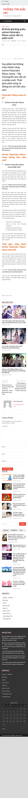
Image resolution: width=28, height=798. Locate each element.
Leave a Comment (21, 40)
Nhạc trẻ (5, 608)
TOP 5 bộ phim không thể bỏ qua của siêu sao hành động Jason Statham (19, 486)
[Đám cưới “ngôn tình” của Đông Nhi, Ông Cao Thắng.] (7, 509)
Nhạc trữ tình (6, 610)
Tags (20, 530)
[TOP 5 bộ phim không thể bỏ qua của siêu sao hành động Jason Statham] (7, 489)
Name (4, 446)
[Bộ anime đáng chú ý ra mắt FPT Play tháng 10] (7, 550)
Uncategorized (7, 618)
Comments (14, 530)
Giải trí (4, 603)
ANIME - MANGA (5, 26)
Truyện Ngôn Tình (7, 616)
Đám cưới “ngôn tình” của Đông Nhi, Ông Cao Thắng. (19, 505)
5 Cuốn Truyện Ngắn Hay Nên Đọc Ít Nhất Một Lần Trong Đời (18, 476)
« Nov (3, 729)
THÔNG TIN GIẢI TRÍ (14, 11)
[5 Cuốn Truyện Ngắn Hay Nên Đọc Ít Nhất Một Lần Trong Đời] (7, 480)
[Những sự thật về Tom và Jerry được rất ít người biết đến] (7, 500)
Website (4, 461)
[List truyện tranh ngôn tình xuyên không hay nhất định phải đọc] (14, 344)
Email (4, 454)
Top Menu (6, 1)
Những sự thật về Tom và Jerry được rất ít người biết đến (19, 496)
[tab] (5, 530)
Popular (5, 530)
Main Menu (8, 21)
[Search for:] (14, 524)
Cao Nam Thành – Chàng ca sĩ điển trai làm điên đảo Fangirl (18, 514)
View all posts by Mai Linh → (18, 405)
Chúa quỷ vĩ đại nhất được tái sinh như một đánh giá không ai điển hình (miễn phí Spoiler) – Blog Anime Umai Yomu (19, 571)
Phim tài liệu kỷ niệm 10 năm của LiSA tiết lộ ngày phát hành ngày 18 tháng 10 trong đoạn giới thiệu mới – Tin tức (19, 558)
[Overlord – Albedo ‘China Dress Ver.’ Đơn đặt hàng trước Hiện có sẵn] (7, 586)
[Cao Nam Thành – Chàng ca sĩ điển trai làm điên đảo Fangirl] (7, 518)
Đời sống (5, 600)
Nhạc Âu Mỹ (6, 605)
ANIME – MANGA (8, 597)
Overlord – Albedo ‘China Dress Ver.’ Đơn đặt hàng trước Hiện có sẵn (19, 583)
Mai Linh (14, 40)
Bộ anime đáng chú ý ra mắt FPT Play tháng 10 (19, 545)
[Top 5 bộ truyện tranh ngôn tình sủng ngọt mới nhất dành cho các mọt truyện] (14, 319)
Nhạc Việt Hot (7, 613)
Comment (5, 426)
